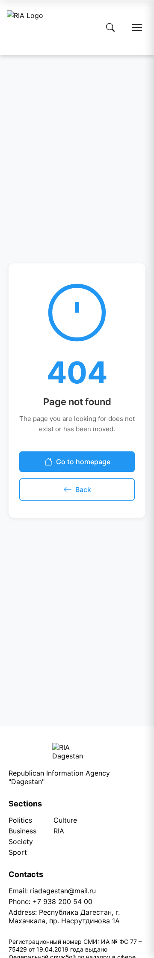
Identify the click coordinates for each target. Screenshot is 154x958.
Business (22, 831)
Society (21, 841)
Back (83, 489)
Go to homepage (83, 461)
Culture (65, 820)
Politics (20, 820)
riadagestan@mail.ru (63, 890)
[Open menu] (137, 27)
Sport (18, 852)
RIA (58, 831)
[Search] (110, 27)
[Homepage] (25, 27)
